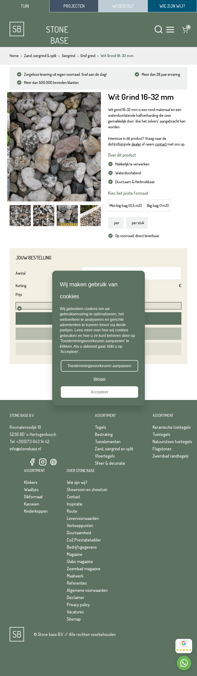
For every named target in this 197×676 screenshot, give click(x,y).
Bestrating (104, 434)
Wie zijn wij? (77, 482)
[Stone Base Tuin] (24, 6)
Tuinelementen (108, 441)
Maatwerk (75, 575)
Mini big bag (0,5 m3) (126, 205)
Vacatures (75, 611)
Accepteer (99, 392)
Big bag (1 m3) (158, 205)
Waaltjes (31, 489)
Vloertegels (105, 456)
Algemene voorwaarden (87, 590)
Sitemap (74, 619)
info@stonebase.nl (25, 448)
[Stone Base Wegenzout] (123, 6)
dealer (136, 144)
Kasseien (31, 503)
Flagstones (162, 448)
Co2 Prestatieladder (84, 539)
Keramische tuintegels (172, 427)
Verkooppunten (80, 525)
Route (72, 511)
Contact (73, 496)
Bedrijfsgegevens (82, 547)
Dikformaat (33, 496)
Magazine (74, 554)
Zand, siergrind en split (114, 448)
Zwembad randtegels (171, 456)
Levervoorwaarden (83, 518)
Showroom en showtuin (87, 489)
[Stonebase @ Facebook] (32, 462)
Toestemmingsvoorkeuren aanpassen (99, 366)
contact (161, 144)
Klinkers (30, 482)
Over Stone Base (81, 470)
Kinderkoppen (36, 511)
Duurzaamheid (79, 532)
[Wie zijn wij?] (172, 6)
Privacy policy (78, 604)
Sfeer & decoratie (110, 463)
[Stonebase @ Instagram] (43, 462)
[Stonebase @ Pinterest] (53, 462)
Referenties (77, 583)
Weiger (99, 379)
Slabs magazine (80, 561)
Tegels (100, 427)
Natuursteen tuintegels (172, 441)
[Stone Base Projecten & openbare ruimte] (73, 6)
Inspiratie (74, 503)
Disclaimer (75, 597)
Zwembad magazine (83, 568)
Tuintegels (161, 434)
